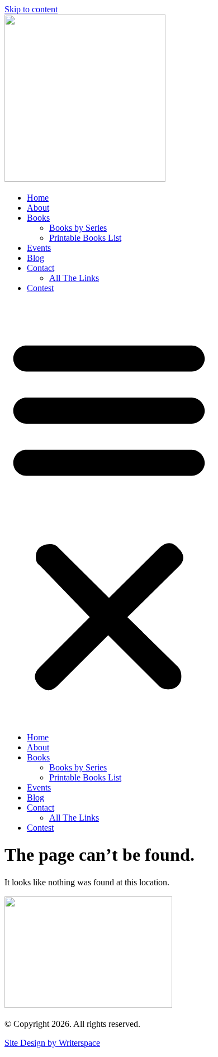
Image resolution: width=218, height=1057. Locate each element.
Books (38, 217)
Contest (40, 288)
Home (38, 197)
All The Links (74, 278)
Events (39, 248)
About (38, 207)
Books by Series (78, 227)
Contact (40, 268)
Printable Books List (85, 238)
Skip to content (31, 9)
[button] (109, 513)
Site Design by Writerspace (52, 1043)
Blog (35, 258)
